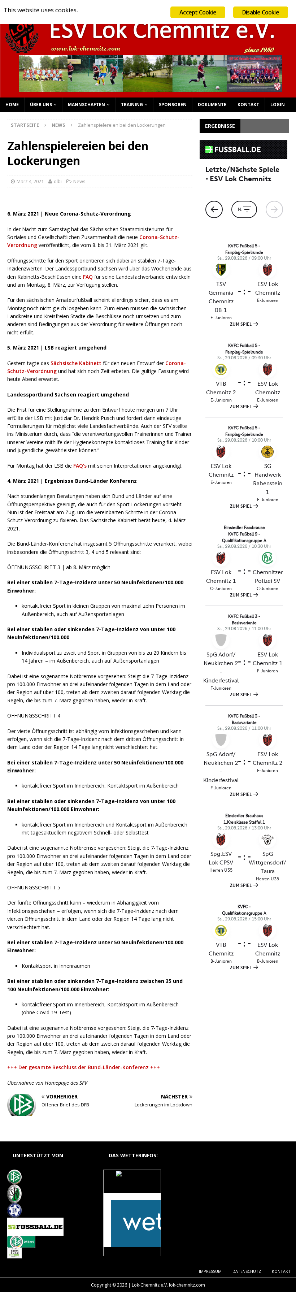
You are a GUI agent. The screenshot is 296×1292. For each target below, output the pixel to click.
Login (277, 104)
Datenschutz (246, 1271)
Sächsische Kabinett (76, 363)
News (79, 181)
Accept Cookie (197, 12)
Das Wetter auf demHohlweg (132, 1185)
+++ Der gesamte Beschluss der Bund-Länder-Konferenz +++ (83, 1067)
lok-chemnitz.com (187, 1285)
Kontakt (248, 104)
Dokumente (212, 104)
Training (132, 104)
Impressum (210, 1271)
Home (12, 104)
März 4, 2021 (30, 181)
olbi (58, 181)
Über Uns (41, 104)
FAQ (88, 276)
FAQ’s (80, 465)
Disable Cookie (260, 12)
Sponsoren (173, 104)
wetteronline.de (140, 1252)
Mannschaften (86, 104)
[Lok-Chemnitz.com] (148, 93)
